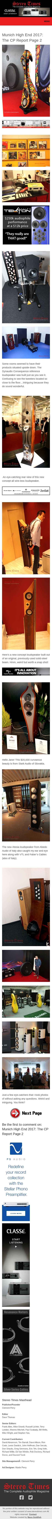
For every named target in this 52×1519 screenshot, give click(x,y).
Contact (33, 1514)
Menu (47, 21)
